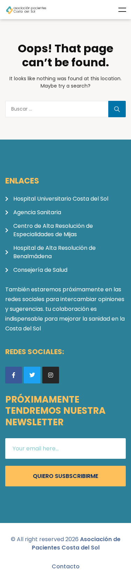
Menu (122, 9)
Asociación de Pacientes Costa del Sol (76, 543)
